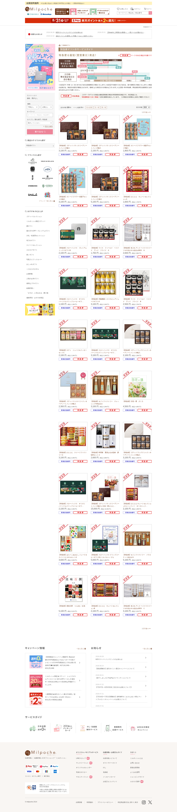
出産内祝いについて (110, 758)
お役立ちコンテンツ (110, 781)
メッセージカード (109, 777)
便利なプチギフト (32, 283)
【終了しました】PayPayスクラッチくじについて (113, 678)
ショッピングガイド (137, 777)
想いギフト (30, 255)
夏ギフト (29, 226)
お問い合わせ (135, 763)
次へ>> (148, 112)
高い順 (103, 107)
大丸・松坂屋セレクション (35, 236)
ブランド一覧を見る (46, 201)
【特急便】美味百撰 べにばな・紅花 (72, 606)
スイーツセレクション (34, 245)
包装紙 (105, 772)
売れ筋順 (89, 107)
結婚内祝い (30, 288)
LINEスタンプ (81, 758)
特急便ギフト (66, 45)
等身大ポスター (81, 772)
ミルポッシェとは (136, 758)
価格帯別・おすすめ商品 (35, 298)
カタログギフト (31, 250)
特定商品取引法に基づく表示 (128, 802)
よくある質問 (135, 772)
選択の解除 (49, 126)
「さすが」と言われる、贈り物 (37, 293)
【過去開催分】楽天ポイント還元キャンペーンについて (115, 669)
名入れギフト (31, 240)
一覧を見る (80, 649)
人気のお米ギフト (32, 279)
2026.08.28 (50, 32)
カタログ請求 (135, 781)
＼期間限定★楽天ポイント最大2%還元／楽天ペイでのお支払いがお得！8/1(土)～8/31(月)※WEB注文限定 (60, 697)
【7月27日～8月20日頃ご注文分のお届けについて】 (114, 687)
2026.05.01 (102, 32)
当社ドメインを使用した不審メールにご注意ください (74, 36)
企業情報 (79, 802)
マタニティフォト (82, 777)
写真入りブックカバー (34, 259)
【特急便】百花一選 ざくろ (133, 401)
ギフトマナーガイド (110, 763)
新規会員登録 (135, 767)
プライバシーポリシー (105, 802)
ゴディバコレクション (34, 216)
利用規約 (90, 802)
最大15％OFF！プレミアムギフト (38, 231)
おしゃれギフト (31, 264)
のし (104, 767)
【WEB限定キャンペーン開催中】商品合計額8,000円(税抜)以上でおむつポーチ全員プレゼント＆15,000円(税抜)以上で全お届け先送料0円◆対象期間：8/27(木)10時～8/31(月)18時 (60, 662)
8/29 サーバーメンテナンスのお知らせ (69, 32)
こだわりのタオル (32, 269)
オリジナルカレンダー (84, 767)
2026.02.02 (50, 36)
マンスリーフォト (82, 763)
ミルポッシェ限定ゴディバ (35, 221)
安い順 (97, 107)
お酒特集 (29, 274)
